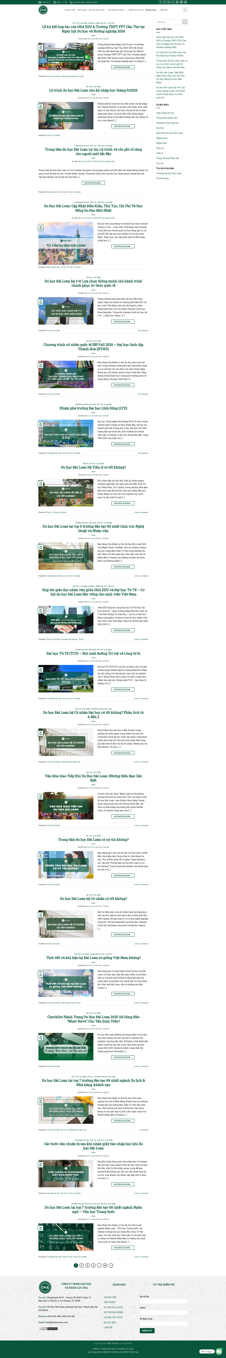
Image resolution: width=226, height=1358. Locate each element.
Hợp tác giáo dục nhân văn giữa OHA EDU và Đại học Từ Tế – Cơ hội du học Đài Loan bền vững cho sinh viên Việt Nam (93, 592)
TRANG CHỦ (69, 10)
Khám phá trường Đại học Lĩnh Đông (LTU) (93, 408)
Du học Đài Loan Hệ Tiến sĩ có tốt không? (93, 467)
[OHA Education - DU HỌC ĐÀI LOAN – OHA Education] (49, 9)
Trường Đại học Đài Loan (85, 404)
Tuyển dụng (162, 178)
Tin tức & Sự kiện (79, 23)
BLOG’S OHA (151, 10)
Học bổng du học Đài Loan (169, 132)
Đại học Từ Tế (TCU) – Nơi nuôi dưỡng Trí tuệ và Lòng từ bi (93, 653)
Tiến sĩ (85, 464)
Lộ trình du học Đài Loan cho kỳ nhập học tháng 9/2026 (93, 90)
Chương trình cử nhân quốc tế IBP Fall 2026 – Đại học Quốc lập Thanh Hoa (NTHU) (93, 346)
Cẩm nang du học (81, 146)
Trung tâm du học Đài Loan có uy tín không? (93, 839)
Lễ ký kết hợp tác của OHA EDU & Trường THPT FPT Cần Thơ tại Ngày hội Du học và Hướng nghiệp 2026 (93, 28)
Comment (143, 1130)
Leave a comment (141, 512)
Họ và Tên (144, 1296)
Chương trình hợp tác (97, 23)
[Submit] (185, 21)
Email (143, 1307)
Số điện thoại (146, 1318)
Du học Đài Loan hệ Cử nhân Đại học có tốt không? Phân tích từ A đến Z (93, 714)
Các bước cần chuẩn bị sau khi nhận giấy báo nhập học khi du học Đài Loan (93, 1146)
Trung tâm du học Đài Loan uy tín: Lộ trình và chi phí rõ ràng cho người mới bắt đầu (93, 151)
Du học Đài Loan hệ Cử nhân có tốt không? (93, 898)
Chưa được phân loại (166, 117)
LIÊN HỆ (163, 10)
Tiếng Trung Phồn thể (167, 158)
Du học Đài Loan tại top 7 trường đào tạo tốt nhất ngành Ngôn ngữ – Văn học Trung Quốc (93, 1209)
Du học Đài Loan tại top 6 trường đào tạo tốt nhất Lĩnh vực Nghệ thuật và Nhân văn (93, 528)
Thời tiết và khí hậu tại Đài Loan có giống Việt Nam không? (93, 957)
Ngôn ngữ (161, 143)
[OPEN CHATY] (219, 1351)
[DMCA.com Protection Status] (48, 1328)
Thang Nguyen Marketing (103, 161)
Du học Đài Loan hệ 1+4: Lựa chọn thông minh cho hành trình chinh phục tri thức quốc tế (93, 283)
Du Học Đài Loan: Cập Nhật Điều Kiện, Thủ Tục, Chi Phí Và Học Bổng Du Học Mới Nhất (93, 208)
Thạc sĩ (160, 148)
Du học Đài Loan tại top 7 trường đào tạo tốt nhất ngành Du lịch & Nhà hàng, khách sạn (93, 1082)
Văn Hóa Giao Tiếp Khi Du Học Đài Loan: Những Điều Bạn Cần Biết (93, 778)
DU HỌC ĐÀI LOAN (96, 10)
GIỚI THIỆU (82, 10)
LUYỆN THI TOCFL (136, 10)
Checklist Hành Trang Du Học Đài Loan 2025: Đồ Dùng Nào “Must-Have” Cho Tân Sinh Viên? (93, 1019)
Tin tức (111, 23)
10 (105, 1265)
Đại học (160, 127)
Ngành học (162, 138)
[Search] (185, 10)
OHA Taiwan (103, 39)
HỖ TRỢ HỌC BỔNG (116, 10)
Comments (143, 330)
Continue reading (123, 67)
